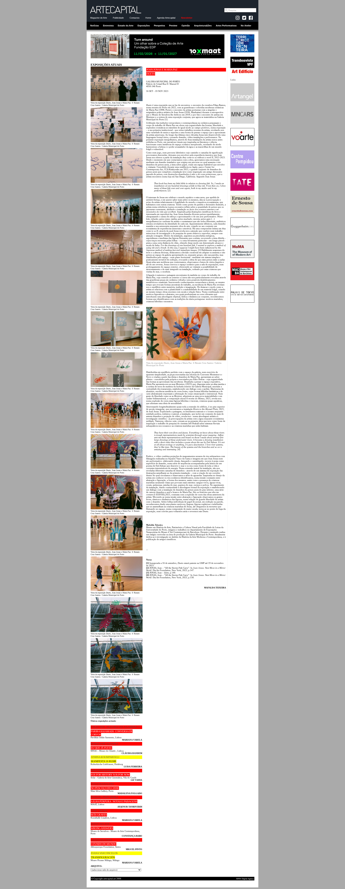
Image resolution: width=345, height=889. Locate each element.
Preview (173, 25)
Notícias (94, 25)
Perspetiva (159, 25)
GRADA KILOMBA (101, 839)
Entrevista (108, 25)
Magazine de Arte (98, 18)
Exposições (144, 25)
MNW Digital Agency (245, 879)
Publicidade (118, 18)
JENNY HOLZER (100, 823)
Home (148, 18)
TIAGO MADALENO (102, 783)
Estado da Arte (125, 25)
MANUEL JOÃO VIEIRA (104, 797)
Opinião (185, 25)
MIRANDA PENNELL (103, 770)
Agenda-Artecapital (166, 18)
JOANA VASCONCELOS (104, 853)
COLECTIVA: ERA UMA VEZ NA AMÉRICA (115, 727)
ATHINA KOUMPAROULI (105, 757)
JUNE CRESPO (99, 810)
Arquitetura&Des (203, 25)
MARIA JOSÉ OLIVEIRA (104, 743)
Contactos (135, 18)
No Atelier (246, 25)
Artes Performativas (226, 25)
